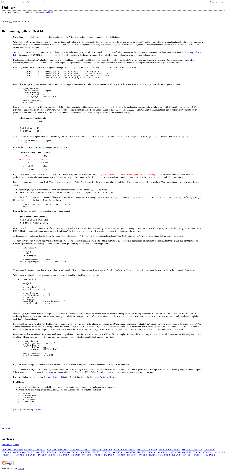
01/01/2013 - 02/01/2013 (137, 454)
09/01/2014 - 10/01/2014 (204, 454)
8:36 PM (39, 409)
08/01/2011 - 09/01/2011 (203, 452)
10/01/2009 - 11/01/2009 (57, 449)
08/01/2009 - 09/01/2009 (12, 449)
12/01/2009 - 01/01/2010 (102, 449)
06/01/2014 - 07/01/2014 (182, 454)
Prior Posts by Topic (10, 444)
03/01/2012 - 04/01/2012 (92, 454)
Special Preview (99, 377)
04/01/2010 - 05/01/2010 (169, 449)
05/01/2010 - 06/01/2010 (192, 449)
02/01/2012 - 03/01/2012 (69, 454)
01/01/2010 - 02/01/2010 (124, 449)
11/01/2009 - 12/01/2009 (79, 449)
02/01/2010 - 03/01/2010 (147, 449)
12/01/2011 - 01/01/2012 (24, 454)
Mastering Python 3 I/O (54, 377)
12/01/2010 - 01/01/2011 (68, 452)
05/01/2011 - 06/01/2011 (181, 452)
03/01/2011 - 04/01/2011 (136, 452)
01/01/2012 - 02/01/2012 (47, 454)
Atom (20, 468)
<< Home (6, 428)
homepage (40, 12)
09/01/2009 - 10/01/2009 (34, 449)
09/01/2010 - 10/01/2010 (46, 452)
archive (49, 12)
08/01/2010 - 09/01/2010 (23, 452)
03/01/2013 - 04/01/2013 (159, 454)
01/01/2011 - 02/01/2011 (91, 452)
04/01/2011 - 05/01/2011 (158, 452)
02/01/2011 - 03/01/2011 (113, 452)
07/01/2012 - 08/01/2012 (114, 454)
